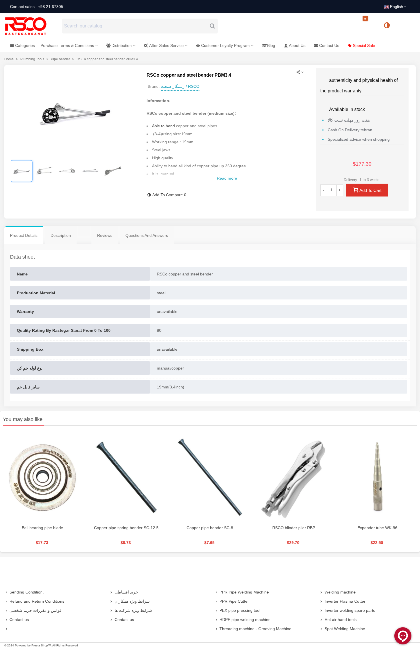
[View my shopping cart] (370, 26)
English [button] (396, 6)
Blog (271, 45)
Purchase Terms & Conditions (67, 45)
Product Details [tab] (23, 235)
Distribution (121, 45)
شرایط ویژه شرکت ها (133, 610)
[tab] (84, 231)
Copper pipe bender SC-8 (210, 527)
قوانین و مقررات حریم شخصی (35, 610)
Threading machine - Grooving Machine (255, 628)
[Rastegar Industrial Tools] (32, 26)
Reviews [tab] (104, 235)
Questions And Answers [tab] (146, 235)
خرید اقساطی (126, 592)
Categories (25, 45)
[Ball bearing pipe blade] (42, 476)
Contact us (19, 619)
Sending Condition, (26, 592)
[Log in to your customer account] (406, 25)
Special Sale (364, 45)
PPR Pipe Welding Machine (244, 592)
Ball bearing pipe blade (42, 527)
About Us (297, 45)
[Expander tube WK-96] (377, 476)
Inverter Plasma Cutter (345, 601)
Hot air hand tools (341, 619)
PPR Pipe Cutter (234, 601)
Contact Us (329, 45)
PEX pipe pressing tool (239, 610)
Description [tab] (61, 235)
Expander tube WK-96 (377, 527)
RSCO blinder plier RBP (293, 527)
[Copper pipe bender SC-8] (209, 476)
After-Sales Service (166, 45)
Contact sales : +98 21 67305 (36, 6)
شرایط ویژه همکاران (132, 601)
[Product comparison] (388, 26)
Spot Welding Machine (345, 628)
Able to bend (163, 126)
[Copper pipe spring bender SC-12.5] (126, 476)
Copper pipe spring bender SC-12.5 (126, 527)
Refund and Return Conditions (36, 601)
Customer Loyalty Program (225, 45)
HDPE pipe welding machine (245, 619)
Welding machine (340, 592)
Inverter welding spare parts (350, 610)
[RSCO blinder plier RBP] (293, 476)
